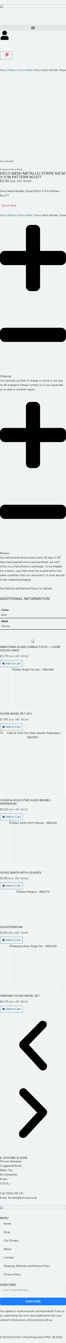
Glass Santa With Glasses (20, 872)
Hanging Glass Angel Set (20, 995)
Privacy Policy (12, 1274)
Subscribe (33, 1301)
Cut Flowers (11, 1240)
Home (7, 1223)
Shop (3, 70)
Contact (9, 1257)
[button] (33, 28)
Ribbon (12, 70)
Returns (5, 553)
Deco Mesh (26, 70)
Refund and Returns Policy (22, 588)
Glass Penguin (11, 927)
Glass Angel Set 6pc (16, 713)
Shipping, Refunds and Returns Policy (27, 1266)
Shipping (5, 376)
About (7, 1249)
